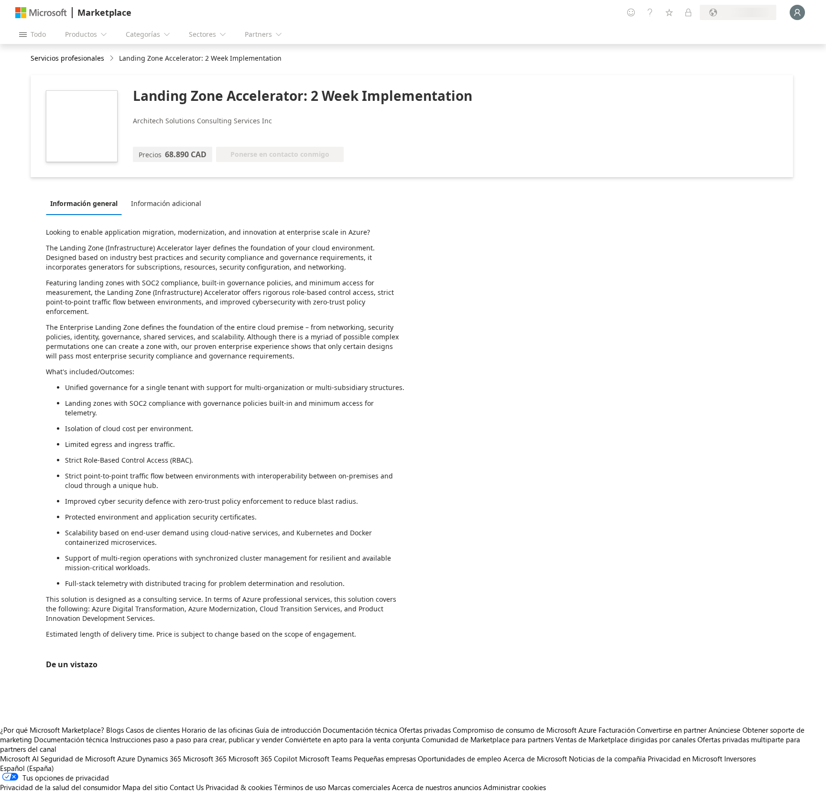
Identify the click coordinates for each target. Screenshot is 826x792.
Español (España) (27, 768)
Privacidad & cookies (239, 787)
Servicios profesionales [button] (67, 58)
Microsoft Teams (325, 758)
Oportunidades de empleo (459, 758)
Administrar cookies (514, 787)
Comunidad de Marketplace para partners (488, 739)
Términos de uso (300, 787)
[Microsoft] (41, 12)
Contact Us (187, 787)
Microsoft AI (19, 758)
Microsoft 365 (205, 758)
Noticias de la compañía (607, 758)
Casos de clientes (153, 730)
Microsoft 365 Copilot (262, 758)
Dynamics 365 (159, 758)
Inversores (740, 758)
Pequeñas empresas (385, 758)
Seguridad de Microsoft (78, 758)
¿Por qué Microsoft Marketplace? (52, 730)
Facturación (616, 730)
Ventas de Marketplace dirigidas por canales (625, 739)
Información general (84, 203)
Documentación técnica (360, 730)
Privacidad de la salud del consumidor (60, 787)
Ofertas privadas (425, 730)
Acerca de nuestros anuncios (436, 787)
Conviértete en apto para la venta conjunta (352, 739)
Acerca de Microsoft (535, 758)
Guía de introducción (288, 730)
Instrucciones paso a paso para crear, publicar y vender (196, 739)
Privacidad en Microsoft (685, 758)
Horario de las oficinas (217, 730)
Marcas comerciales (359, 787)
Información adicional (166, 203)
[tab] (86, 203)
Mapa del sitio (145, 787)
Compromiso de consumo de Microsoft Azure (525, 730)
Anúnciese (724, 730)
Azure (126, 758)
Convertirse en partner (671, 730)
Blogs (115, 730)
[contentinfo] (112, 58)
